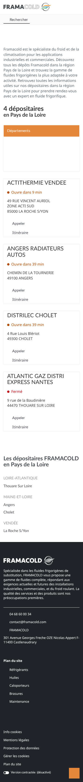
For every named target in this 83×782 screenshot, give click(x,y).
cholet (8, 512)
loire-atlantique (20, 478)
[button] (75, 7)
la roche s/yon (16, 531)
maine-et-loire (17, 497)
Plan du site (12, 764)
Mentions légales (16, 740)
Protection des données (21, 748)
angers (9, 505)
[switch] (27, 773)
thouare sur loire (17, 486)
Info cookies (12, 732)
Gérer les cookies (16, 756)
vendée (10, 523)
